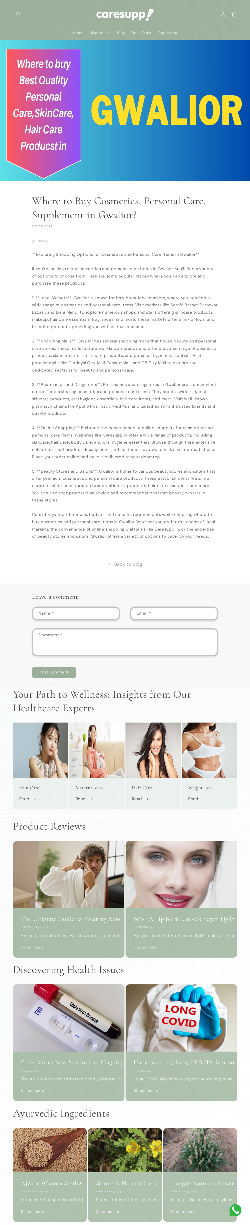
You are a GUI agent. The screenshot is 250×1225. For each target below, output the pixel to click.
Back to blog (128, 564)
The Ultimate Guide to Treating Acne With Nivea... (69, 919)
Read (24, 798)
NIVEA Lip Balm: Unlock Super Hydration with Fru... (181, 919)
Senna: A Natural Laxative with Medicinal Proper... (125, 1183)
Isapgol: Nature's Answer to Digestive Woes (200, 1183)
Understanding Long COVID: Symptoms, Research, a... (181, 1062)
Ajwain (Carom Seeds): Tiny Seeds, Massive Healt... (50, 1183)
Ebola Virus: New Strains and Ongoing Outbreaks (69, 1062)
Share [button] (43, 241)
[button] (18, 15)
